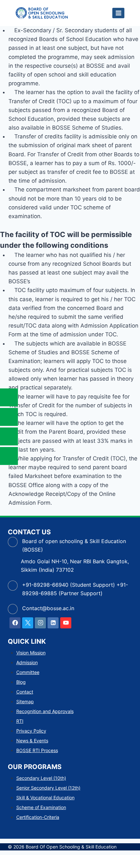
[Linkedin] (53, 622)
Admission (27, 662)
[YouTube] (65, 622)
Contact (24, 691)
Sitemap (25, 701)
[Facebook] (15, 622)
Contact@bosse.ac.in (48, 608)
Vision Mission (31, 652)
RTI (19, 721)
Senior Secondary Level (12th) (48, 788)
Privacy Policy (31, 731)
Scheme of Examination (41, 807)
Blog (21, 682)
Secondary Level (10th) (41, 778)
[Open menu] (118, 13)
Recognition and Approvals (45, 711)
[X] (27, 622)
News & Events (32, 740)
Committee (27, 672)
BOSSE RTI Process (37, 750)
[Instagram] (40, 622)
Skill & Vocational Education (45, 797)
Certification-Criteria (37, 817)
